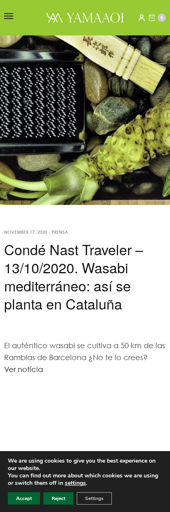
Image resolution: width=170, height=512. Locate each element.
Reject (58, 498)
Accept (24, 498)
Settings (94, 498)
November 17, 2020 (25, 232)
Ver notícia (23, 369)
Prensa (60, 232)
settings (75, 483)
